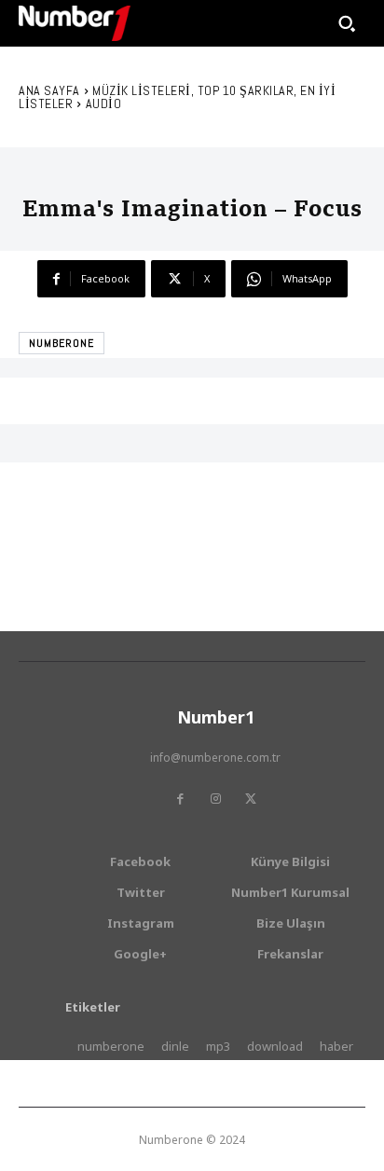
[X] (251, 799)
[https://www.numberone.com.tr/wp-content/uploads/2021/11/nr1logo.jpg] (74, 23)
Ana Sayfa (49, 90)
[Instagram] (215, 799)
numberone (61, 343)
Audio (104, 103)
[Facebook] (180, 799)
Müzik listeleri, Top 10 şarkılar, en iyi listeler (177, 97)
